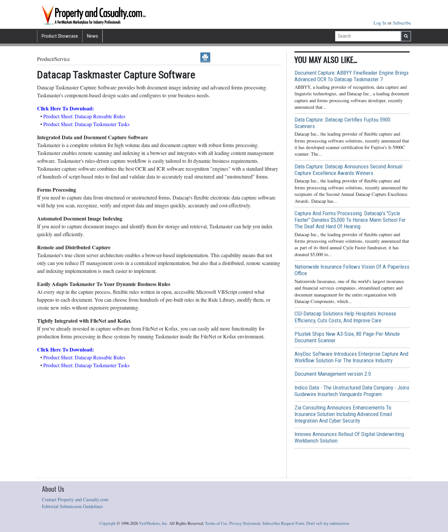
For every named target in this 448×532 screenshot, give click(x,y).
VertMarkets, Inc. (153, 523)
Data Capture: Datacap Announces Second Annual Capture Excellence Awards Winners (348, 169)
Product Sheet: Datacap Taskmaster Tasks (86, 124)
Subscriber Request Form (283, 523)
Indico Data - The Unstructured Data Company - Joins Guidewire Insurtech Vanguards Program (352, 390)
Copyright (107, 523)
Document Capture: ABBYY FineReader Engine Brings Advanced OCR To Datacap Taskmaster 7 (352, 76)
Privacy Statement (244, 523)
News (92, 36)
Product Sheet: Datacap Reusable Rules (84, 116)
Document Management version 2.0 (333, 373)
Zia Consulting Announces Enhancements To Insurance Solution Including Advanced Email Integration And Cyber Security (343, 414)
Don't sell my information (327, 523)
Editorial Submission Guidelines (72, 506)
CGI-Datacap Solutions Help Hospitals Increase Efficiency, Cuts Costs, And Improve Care (345, 316)
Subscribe (402, 23)
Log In (381, 23)
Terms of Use (216, 523)
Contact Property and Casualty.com (75, 499)
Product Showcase (60, 36)
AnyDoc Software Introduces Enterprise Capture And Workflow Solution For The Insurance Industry (351, 357)
